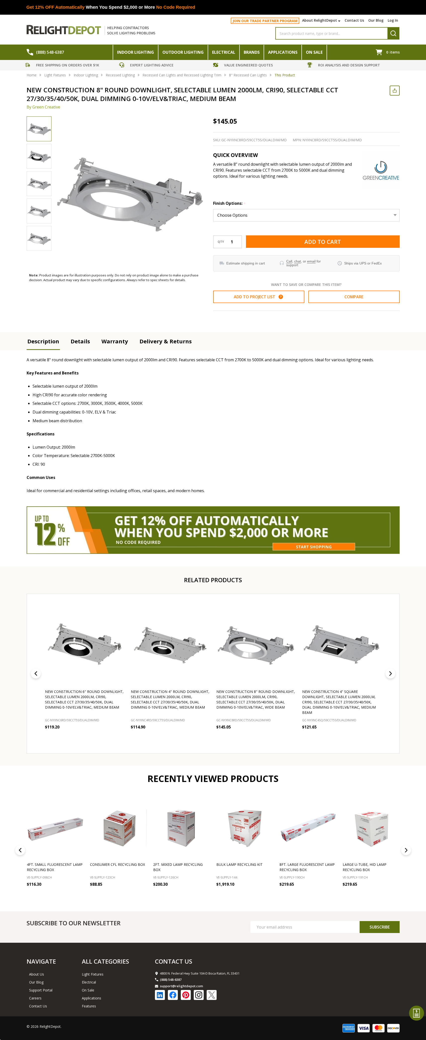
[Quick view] (88, 738)
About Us (36, 974)
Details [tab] (80, 341)
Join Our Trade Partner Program (265, 20)
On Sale (314, 52)
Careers (35, 998)
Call (289, 261)
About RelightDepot (319, 20)
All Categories (105, 961)
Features (89, 1006)
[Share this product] (395, 91)
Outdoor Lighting (183, 52)
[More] (340, 21)
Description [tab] (43, 341)
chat (297, 261)
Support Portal (40, 990)
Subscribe (380, 927)
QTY (221, 241)
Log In (393, 20)
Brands (252, 52)
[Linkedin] (160, 995)
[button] (71, 65)
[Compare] (79, 895)
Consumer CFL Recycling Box (117, 864)
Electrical (223, 52)
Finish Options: (229, 204)
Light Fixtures (92, 974)
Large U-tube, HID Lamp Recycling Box (364, 867)
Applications (282, 52)
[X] (212, 995)
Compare (353, 297)
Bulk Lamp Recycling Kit (239, 864)
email (311, 261)
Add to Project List (258, 297)
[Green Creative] (381, 170)
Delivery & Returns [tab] (166, 341)
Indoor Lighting (135, 52)
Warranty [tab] (114, 341)
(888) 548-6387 (171, 979)
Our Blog (375, 20)
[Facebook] (173, 995)
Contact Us (354, 20)
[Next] (390, 673)
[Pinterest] (186, 995)
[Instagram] (199, 995)
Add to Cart (322, 241)
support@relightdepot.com (181, 986)
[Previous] (36, 673)
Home (32, 75)
